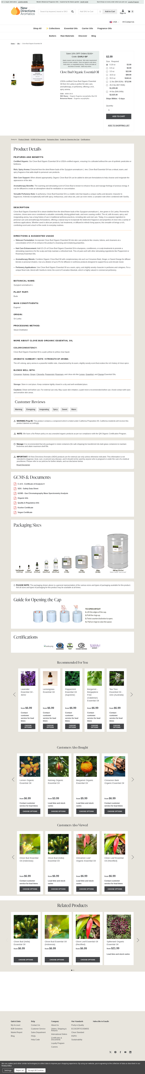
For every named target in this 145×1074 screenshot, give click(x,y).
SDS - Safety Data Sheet (28, 489)
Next (138, 940)
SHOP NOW (76, 2)
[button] (73, 11)
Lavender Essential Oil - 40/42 (27, 692)
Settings (7, 1070)
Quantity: (109, 106)
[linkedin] (130, 1052)
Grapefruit (90, 374)
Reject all (20, 1070)
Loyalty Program (125, 2)
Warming (18, 409)
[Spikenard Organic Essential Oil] (119, 927)
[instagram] (115, 1052)
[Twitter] (110, 1052)
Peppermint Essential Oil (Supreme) (71, 692)
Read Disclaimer (23, 465)
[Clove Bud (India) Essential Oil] (26, 927)
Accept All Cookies (36, 1070)
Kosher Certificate (25, 508)
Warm (73, 409)
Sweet (64, 409)
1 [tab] (71, 970)
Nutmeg (26, 374)
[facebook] (120, 1052)
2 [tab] (73, 970)
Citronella (40, 374)
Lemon (82, 374)
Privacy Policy (6, 1065)
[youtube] (125, 1052)
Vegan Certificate (25, 512)
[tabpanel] (26, 938)
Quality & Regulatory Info (28, 503)
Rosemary (59, 374)
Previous (7, 940)
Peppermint (49, 374)
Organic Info (23, 498)
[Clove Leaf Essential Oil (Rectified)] (88, 927)
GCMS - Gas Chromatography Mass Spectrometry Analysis (43, 493)
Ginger (32, 374)
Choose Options (28, 726)
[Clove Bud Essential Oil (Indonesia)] (57, 927)
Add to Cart (110, 11)
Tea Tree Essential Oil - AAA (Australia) (116, 692)
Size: (112, 61)
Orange (101, 374)
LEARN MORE (15, 2)
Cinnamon (18, 374)
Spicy (55, 409)
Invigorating (44, 409)
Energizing (30, 409)
